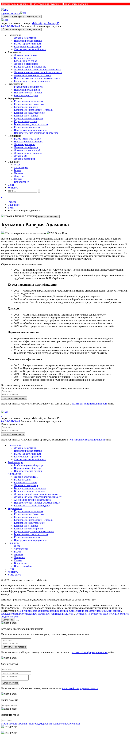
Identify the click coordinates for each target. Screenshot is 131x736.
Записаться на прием (48, 217)
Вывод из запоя (22, 58)
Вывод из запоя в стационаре (30, 66)
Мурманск (45, 723)
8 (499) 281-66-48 (10, 13)
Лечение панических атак (28, 153)
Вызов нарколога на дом (27, 43)
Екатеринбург (72, 723)
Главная (12, 201)
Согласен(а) (8, 620)
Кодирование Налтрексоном (29, 112)
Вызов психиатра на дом (27, 138)
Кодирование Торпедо (26, 115)
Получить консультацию (14, 398)
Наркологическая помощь (28, 40)
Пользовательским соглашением (19, 613)
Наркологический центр (27, 89)
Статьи (18, 179)
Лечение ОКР (21, 156)
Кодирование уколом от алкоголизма (34, 531)
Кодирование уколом (25, 121)
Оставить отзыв (10, 683)
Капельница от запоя (25, 61)
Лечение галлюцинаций (27, 150)
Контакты (13, 187)
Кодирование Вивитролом (28, 118)
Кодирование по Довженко (29, 104)
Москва (5, 723)
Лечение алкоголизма (26, 55)
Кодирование (15, 508)
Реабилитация (15, 462)
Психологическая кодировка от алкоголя (36, 133)
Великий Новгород (29, 723)
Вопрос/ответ (21, 181)
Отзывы (18, 173)
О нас (17, 164)
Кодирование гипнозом (27, 127)
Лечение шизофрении (26, 147)
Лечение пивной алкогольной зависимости (37, 69)
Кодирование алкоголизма (28, 101)
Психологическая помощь (28, 92)
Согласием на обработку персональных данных (95, 610)
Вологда (14, 723)
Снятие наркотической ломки (30, 49)
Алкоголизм (14, 473)
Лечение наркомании (25, 37)
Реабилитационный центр (28, 86)
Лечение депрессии (24, 144)
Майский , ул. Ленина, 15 (45, 23)
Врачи (17, 170)
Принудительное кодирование (30, 130)
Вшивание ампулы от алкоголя (31, 124)
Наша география (23, 566)
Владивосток (58, 723)
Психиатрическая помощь (28, 141)
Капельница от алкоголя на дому (32, 81)
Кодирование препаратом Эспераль (33, 109)
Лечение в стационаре (26, 63)
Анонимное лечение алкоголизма (32, 75)
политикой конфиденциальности (90, 403)
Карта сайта (14, 574)
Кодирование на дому (26, 107)
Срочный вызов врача (13, 17)
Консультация (33, 17)
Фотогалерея (21, 167)
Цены (11, 184)
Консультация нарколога (27, 46)
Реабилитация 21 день (26, 95)
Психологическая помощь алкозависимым (37, 78)
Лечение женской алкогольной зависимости (38, 72)
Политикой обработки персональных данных (43, 610)
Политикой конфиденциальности (56, 613)
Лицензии (19, 176)
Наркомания (14, 445)
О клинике (13, 204)
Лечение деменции (24, 158)
